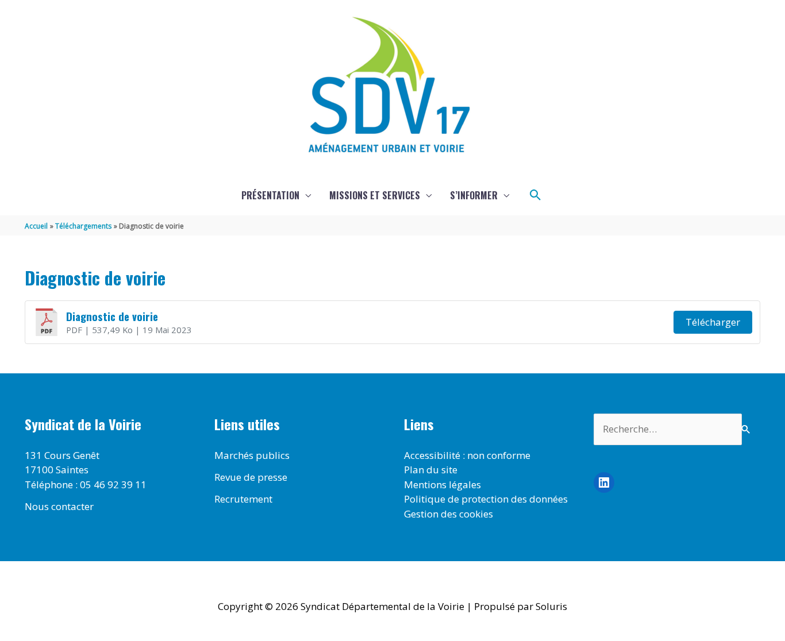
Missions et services (374, 195)
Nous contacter (59, 506)
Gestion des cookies (448, 513)
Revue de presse (250, 477)
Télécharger (713, 322)
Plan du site (430, 469)
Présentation (270, 195)
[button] (535, 195)
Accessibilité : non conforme (467, 455)
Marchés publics (252, 455)
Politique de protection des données (486, 498)
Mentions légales (442, 484)
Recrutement (243, 498)
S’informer (474, 195)
